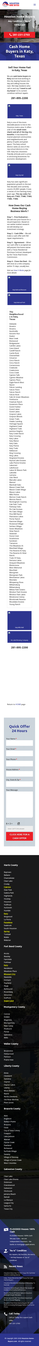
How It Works (19, 270)
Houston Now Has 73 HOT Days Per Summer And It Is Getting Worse (19, 1274)
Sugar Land (9, 1001)
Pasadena (8, 922)
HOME (18, 704)
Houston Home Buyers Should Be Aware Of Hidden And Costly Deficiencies (19, 1289)
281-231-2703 (21, 34)
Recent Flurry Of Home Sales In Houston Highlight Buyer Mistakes (18, 1294)
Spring (7, 931)
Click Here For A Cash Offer (19, 836)
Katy (6, 913)
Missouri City (9, 974)
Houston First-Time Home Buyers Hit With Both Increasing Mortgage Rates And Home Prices (19, 1305)
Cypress (7, 887)
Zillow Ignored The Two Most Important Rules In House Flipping (18, 1299)
